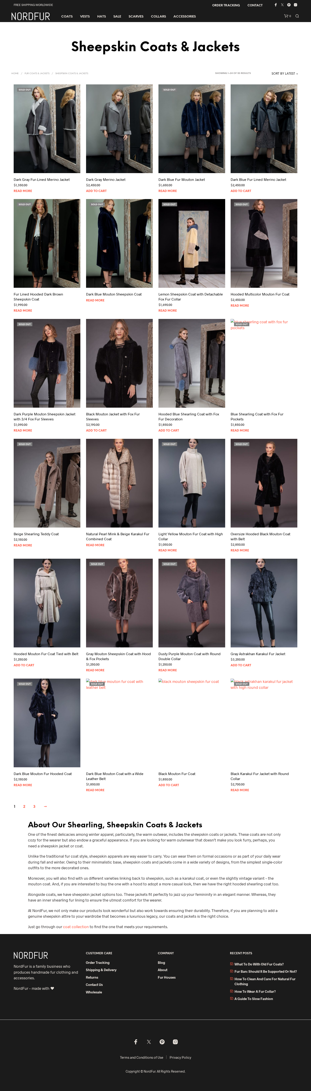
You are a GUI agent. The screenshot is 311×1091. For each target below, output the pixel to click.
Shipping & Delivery (101, 970)
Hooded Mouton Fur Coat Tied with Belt (46, 654)
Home (15, 73)
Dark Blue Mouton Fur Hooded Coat (43, 773)
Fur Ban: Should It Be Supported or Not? (266, 971)
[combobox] (276, 74)
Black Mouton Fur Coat (176, 773)
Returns (92, 977)
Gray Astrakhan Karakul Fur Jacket (258, 654)
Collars (158, 16)
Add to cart (96, 191)
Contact (255, 5)
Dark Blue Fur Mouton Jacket (181, 179)
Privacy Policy (180, 1057)
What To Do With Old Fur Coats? (259, 964)
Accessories (184, 16)
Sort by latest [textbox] (283, 73)
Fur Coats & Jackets (37, 73)
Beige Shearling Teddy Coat (36, 534)
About (162, 970)
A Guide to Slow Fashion (254, 999)
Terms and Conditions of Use (141, 1057)
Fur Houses (167, 977)
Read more (23, 191)
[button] (287, 16)
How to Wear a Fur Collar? (255, 991)
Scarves (136, 16)
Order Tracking (226, 5)
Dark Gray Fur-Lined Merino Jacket (42, 179)
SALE (117, 16)
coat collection (76, 926)
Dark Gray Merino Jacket (105, 179)
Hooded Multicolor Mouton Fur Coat (260, 294)
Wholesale (94, 992)
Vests (85, 16)
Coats (67, 16)
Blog (161, 962)
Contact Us (94, 984)
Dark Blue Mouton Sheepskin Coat (114, 294)
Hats (101, 16)
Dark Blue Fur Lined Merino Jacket (258, 179)
